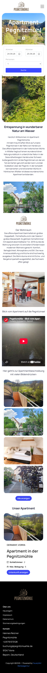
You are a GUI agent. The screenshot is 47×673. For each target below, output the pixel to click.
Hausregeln (7, 611)
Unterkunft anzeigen (18, 572)
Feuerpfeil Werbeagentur (29, 664)
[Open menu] (42, 6)
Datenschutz (8, 619)
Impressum (7, 615)
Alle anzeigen (23, 498)
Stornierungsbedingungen (14, 623)
